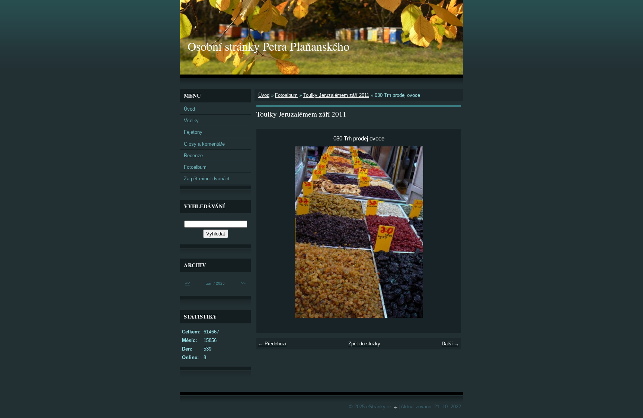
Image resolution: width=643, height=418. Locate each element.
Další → (450, 343)
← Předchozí (272, 343)
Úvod (263, 95)
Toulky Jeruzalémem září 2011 (336, 95)
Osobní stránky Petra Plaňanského (268, 46)
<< (187, 283)
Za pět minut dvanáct (207, 178)
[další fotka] (449, 232)
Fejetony (193, 132)
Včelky (191, 120)
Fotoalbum (286, 95)
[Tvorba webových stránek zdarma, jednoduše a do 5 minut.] (396, 407)
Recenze (193, 155)
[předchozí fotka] (268, 232)
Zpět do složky (364, 343)
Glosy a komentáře (204, 144)
